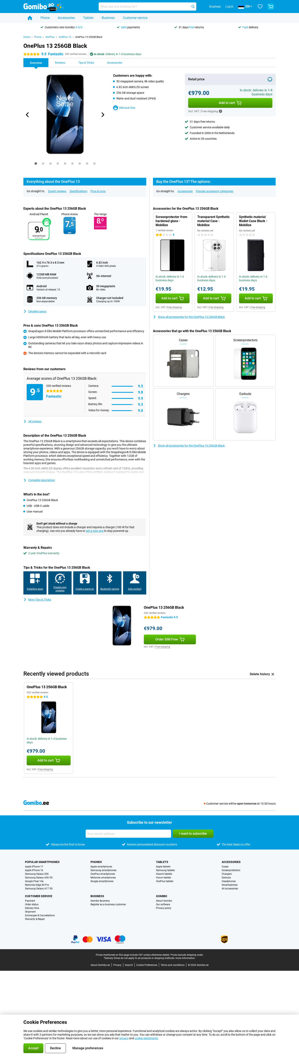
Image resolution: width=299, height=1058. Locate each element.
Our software (163, 904)
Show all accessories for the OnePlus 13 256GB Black (191, 316)
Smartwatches (230, 884)
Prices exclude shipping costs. (186, 954)
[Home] (29, 18)
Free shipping (174, 307)
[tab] (36, 163)
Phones (96, 862)
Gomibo (161, 896)
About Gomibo (164, 900)
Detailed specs (37, 311)
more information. (185, 958)
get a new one (94, 530)
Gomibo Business (100, 900)
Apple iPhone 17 (34, 866)
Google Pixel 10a (34, 881)
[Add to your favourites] (269, 79)
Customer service (135, 18)
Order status (31, 904)
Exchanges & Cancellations (40, 915)
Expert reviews (57, 191)
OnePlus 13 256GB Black (88, 37)
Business (108, 18)
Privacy (117, 965)
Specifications (78, 191)
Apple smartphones (101, 866)
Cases (225, 866)
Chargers (227, 874)
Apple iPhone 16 (34, 870)
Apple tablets (163, 866)
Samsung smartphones (103, 870)
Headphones (229, 881)
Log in (229, 6)
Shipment (30, 911)
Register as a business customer (108, 904)
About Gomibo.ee (100, 965)
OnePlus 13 (65, 37)
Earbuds (226, 877)
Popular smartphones (42, 862)
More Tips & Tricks (39, 599)
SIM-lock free (127, 107)
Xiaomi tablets (164, 874)
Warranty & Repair (35, 919)
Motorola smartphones (103, 877)
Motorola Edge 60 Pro (37, 884)
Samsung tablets (165, 870)
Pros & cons (98, 191)
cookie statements (146, 1038)
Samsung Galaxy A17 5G (38, 888)
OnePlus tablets (164, 881)
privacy (124, 1038)
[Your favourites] (260, 6)
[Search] (193, 6)
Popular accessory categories (214, 191)
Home (26, 37)
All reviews (34, 421)
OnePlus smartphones (103, 874)
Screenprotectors (231, 870)
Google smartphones (102, 881)
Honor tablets (163, 877)
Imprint (129, 965)
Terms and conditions (172, 965)
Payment (30, 900)
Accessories (66, 18)
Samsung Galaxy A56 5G (38, 877)
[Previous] (27, 115)
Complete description (41, 480)
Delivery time (32, 908)
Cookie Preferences (146, 965)
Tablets (88, 18)
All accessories (230, 888)
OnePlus (50, 37)
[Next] (102, 115)
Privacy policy (163, 908)
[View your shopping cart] (271, 6)
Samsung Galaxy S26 (37, 874)
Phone (45, 18)
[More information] (220, 111)
